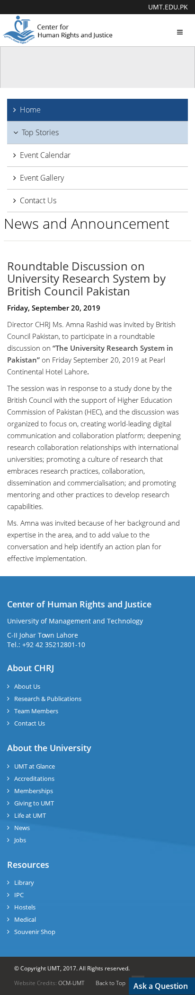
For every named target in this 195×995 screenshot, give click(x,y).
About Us (27, 686)
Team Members (36, 711)
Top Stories (40, 132)
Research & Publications (47, 698)
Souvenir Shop (34, 931)
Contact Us (38, 200)
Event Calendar (45, 155)
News (22, 827)
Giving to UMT (34, 803)
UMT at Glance (34, 766)
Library (24, 882)
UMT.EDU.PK (168, 6)
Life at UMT (30, 815)
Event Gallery (42, 178)
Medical (25, 919)
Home (30, 109)
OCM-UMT (71, 983)
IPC (19, 895)
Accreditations (34, 778)
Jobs (20, 840)
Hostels (24, 907)
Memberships (33, 791)
